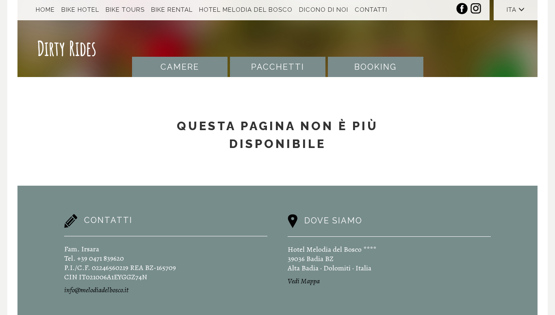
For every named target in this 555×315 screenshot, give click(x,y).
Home (45, 9)
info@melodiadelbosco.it (96, 290)
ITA (512, 9)
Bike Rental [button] (172, 9)
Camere (179, 67)
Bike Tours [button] (125, 9)
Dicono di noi (323, 9)
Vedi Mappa (304, 281)
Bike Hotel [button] (80, 9)
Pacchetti (277, 67)
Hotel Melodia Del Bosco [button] (246, 9)
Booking (375, 67)
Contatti (371, 9)
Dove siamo (333, 220)
